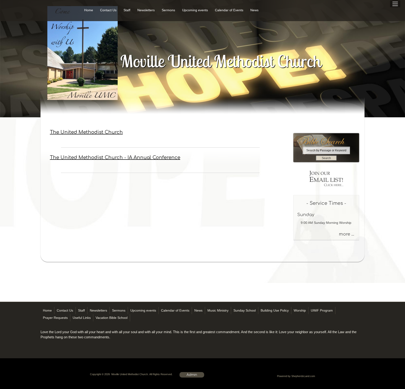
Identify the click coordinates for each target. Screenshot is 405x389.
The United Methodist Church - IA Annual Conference (115, 157)
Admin (192, 375)
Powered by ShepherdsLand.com (296, 376)
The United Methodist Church (86, 132)
